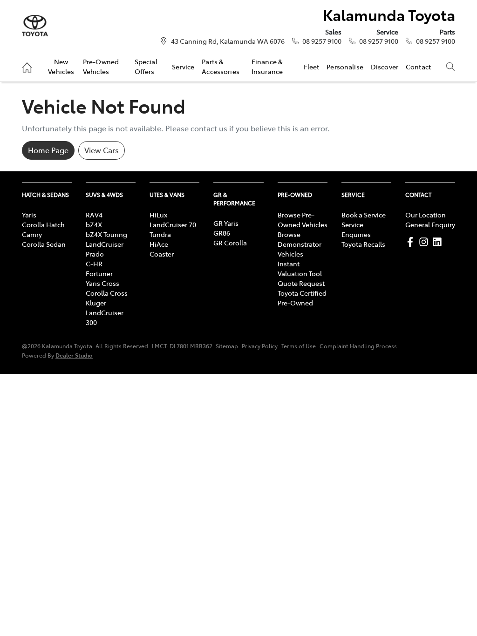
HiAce (159, 244)
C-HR (94, 263)
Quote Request (301, 283)
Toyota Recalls (363, 244)
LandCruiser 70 (173, 224)
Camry (32, 234)
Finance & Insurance (267, 66)
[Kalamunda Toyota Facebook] (412, 242)
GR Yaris (225, 223)
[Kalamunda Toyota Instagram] (425, 242)
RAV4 (94, 214)
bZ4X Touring (106, 234)
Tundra (160, 234)
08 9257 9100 (321, 41)
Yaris (29, 214)
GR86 (221, 232)
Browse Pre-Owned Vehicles (302, 219)
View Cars (101, 150)
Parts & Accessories (220, 66)
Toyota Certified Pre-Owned (302, 297)
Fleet (312, 66)
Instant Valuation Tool (300, 268)
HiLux (158, 214)
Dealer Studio (74, 355)
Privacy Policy (260, 346)
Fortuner (99, 273)
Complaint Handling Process (358, 346)
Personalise (345, 66)
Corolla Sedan (44, 244)
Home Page (48, 150)
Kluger (96, 302)
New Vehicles (61, 66)
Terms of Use (298, 346)
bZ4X (94, 224)
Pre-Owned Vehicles (101, 66)
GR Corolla (230, 242)
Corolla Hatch (43, 224)
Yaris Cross (102, 283)
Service (183, 66)
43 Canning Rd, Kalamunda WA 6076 (228, 41)
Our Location (425, 214)
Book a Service (363, 214)
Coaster (162, 253)
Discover (384, 66)
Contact (418, 66)
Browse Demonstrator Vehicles (299, 244)
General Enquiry (430, 224)
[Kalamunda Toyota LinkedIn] (439, 242)
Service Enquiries (356, 229)
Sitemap (227, 346)
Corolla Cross (107, 293)
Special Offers (146, 66)
